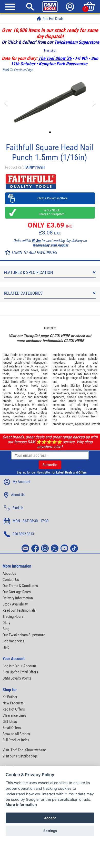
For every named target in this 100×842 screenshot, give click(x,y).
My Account (21, 481)
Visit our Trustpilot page (20, 756)
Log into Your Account (19, 666)
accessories (10, 378)
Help (6, 647)
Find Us (18, 508)
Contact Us (11, 579)
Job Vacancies (13, 641)
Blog (6, 629)
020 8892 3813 (23, 534)
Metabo (19, 393)
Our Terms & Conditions (20, 585)
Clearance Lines (14, 715)
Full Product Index (16, 740)
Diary (6, 622)
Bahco (87, 385)
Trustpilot (50, 50)
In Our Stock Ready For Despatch (50, 212)
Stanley (74, 385)
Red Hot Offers (14, 709)
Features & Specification (28, 272)
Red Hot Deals (53, 18)
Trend (31, 393)
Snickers (67, 424)
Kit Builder (10, 697)
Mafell (42, 393)
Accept (50, 818)
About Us (18, 494)
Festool (8, 397)
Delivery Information (18, 598)
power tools (29, 370)
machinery (26, 374)
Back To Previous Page (18, 70)
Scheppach (22, 405)
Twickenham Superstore (76, 42)
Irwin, (64, 385)
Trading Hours (13, 616)
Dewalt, (42, 389)
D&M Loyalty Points (17, 678)
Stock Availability (15, 604)
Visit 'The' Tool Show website (24, 750)
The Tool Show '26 (55, 58)
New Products (13, 703)
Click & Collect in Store (50, 198)
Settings (50, 831)
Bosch (7, 393)
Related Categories (23, 293)
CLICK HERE (60, 335)
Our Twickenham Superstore (24, 635)
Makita (21, 389)
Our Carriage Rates (17, 592)
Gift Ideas (10, 721)
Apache (80, 424)
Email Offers (12, 727)
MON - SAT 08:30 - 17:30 (30, 521)
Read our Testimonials (19, 610)
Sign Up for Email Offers (20, 672)
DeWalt (95, 424)
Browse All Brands (16, 734)
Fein (23, 397)
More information (21, 804)
